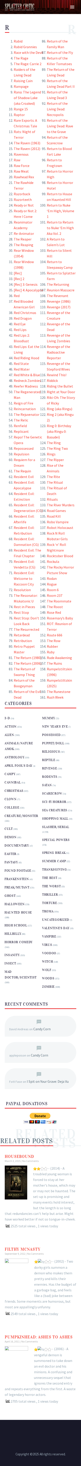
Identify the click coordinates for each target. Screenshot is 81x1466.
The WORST (51, 886)
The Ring (54, 442)
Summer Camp (54, 861)
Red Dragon (23, 318)
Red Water (22, 369)
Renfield (20, 426)
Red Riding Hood (26, 358)
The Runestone (58, 691)
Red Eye (20, 324)
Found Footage (17, 871)
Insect (10, 963)
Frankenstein (16, 879)
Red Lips (20, 329)
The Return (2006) (28, 663)
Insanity (12, 955)
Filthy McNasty (22, 1249)
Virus (47, 945)
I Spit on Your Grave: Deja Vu (48, 1081)
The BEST (49, 878)
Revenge (49, 768)
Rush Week (55, 697)
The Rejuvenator (26, 414)
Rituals (52, 499)
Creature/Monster (21, 816)
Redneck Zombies (27, 380)
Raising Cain (23, 81)
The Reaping (23, 245)
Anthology (14, 757)
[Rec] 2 (19, 278)
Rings (51, 454)
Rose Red (54, 612)
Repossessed (24, 448)
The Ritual (55, 482)
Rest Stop (21, 612)
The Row (53, 640)
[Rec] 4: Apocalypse (28, 290)
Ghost (10, 896)
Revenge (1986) (58, 301)
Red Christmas (25, 312)
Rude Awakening (59, 657)
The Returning (58, 284)
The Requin (22, 471)
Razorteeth (23, 199)
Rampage (21, 86)
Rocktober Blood (60, 556)
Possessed (51, 735)
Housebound (19, 1156)
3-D (7, 718)
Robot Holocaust (60, 527)
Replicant (21, 431)
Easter (10, 854)
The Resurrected (26, 629)
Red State (21, 363)
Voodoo (49, 953)
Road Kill (54, 516)
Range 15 (21, 109)
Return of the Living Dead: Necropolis (57, 109)
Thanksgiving (54, 869)
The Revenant (57, 295)
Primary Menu (72, 7)
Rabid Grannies (25, 47)
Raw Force (21, 165)
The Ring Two (57, 448)
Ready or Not (24, 205)
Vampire (49, 936)
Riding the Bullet (60, 386)
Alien (9, 735)
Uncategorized (55, 920)
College (11, 807)
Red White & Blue (27, 375)
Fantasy (11, 862)
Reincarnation (25, 409)
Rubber (52, 646)
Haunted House (18, 912)
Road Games (56, 510)
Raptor (19, 114)
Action (10, 726)
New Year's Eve (55, 726)
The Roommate (59, 601)
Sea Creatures (54, 810)
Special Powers (56, 840)
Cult (8, 829)
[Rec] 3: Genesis (26, 284)
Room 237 (54, 595)
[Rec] (18, 273)
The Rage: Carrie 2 (27, 64)
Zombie (48, 987)
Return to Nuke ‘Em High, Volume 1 (60, 211)
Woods (48, 978)
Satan (47, 785)
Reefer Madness (26, 386)
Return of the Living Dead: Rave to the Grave (60, 126)
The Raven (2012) (27, 148)
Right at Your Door (61, 392)
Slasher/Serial (55, 827)
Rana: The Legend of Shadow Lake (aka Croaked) (27, 98)
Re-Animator (24, 233)
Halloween (14, 904)
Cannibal (12, 782)
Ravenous (21, 154)
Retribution (23, 640)
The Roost (55, 606)
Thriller (50, 895)
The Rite (53, 476)
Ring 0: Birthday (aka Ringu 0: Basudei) (59, 431)
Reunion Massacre (60, 290)
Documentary (16, 845)
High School (15, 925)
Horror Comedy (18, 942)
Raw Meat (21, 171)
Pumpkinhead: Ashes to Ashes (39, 1337)
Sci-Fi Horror (54, 802)
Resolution (22, 590)
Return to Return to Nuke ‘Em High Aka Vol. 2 (60, 228)
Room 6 (53, 590)
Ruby (50, 652)
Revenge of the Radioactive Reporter (58, 352)
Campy (10, 774)
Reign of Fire (23, 403)
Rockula (53, 561)
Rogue (52, 584)
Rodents (49, 777)
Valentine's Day (56, 928)
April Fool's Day (18, 766)
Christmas (13, 791)
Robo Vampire (58, 522)
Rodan (52, 578)
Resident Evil (24, 476)
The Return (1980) (28, 657)
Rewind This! (56, 375)
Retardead (22, 635)
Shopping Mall (55, 819)
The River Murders (60, 505)
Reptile (48, 760)
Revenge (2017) (58, 307)
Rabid (18, 41)
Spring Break (53, 853)
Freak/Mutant (16, 887)
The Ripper (55, 459)
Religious (51, 752)
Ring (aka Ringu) (59, 409)
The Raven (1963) (27, 143)
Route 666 (54, 635)
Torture (49, 903)
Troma (48, 911)
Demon (10, 837)
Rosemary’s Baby (60, 618)
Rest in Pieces (24, 606)
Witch (47, 962)
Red (17, 295)
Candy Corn (42, 1029)
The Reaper (23, 239)
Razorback (22, 194)
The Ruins (54, 663)
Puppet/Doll (53, 743)
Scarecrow (52, 793)
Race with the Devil (28, 52)
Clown (10, 799)
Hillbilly (12, 934)
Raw (17, 160)
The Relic (21, 420)
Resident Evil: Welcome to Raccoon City (24, 578)
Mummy (48, 718)
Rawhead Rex (24, 177)
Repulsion (21, 454)
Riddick (52, 380)
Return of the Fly (60, 52)
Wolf (46, 970)
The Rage (21, 58)
